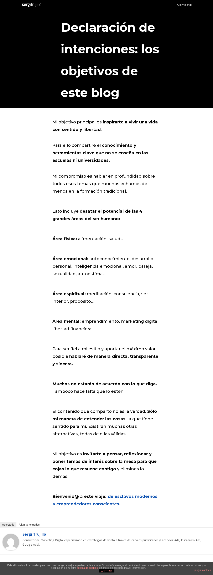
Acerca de (8, 524)
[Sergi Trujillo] (10, 548)
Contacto (184, 5)
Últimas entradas (29, 524)
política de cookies (87, 567)
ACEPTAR (106, 571)
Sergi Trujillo (34, 534)
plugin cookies (202, 570)
